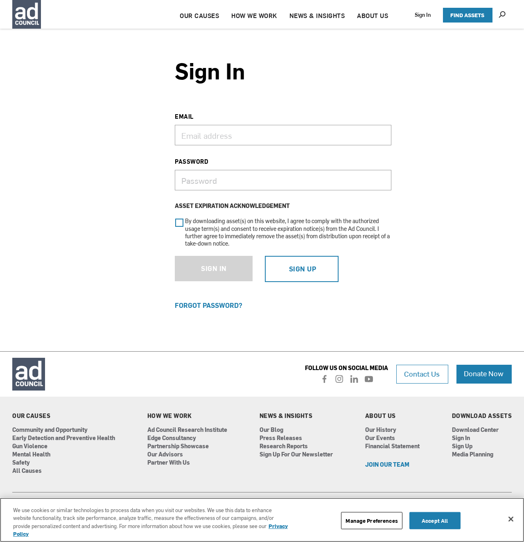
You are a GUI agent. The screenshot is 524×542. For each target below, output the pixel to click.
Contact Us (422, 373)
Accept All (435, 520)
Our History (380, 430)
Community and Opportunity (50, 430)
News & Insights (286, 416)
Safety (21, 463)
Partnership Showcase (178, 446)
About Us (380, 416)
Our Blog (271, 430)
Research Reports (284, 446)
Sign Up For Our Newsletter (296, 455)
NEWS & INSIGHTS (317, 15)
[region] (262, 520)
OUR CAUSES (199, 15)
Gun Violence (29, 446)
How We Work (169, 416)
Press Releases (281, 438)
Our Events (380, 438)
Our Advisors (165, 455)
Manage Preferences (372, 520)
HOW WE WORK (254, 15)
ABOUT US (372, 15)
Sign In (423, 14)
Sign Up (302, 268)
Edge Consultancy (171, 438)
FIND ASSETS (467, 14)
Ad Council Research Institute (187, 430)
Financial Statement (392, 446)
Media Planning (472, 455)
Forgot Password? (208, 304)
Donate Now (484, 373)
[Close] (511, 519)
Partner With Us (168, 463)
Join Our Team (387, 465)
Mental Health (31, 455)
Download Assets (482, 416)
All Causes (27, 471)
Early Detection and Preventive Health (63, 438)
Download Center (475, 430)
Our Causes (31, 416)
